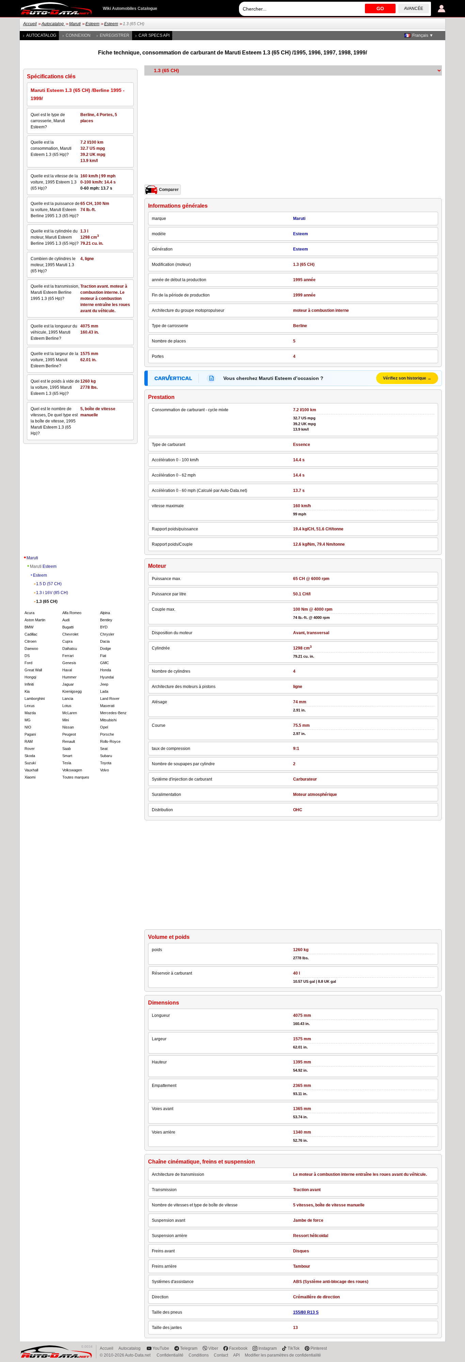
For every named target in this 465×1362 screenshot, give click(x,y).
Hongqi (30, 677)
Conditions (199, 1355)
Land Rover (109, 698)
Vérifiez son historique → (407, 378)
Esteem (92, 23)
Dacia (105, 641)
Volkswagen (72, 770)
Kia (27, 691)
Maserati (107, 706)
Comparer (169, 189)
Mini (65, 720)
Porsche (107, 734)
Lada (104, 691)
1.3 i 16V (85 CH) (52, 592)
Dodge (105, 648)
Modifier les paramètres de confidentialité (283, 1355)
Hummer (69, 677)
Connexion (78, 35)
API (236, 1355)
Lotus (66, 706)
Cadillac (31, 634)
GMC (104, 663)
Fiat (103, 656)
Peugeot (69, 734)
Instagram (267, 1348)
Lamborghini (35, 698)
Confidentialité (170, 1355)
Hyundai (107, 677)
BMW (29, 627)
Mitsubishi (108, 720)
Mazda (30, 713)
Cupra (67, 641)
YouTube (161, 1348)
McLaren (69, 713)
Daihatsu (69, 648)
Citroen (30, 641)
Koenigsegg (72, 691)
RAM (29, 741)
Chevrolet (70, 634)
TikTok (294, 1348)
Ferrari (68, 656)
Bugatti (68, 627)
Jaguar (68, 684)
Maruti (75, 23)
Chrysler (107, 634)
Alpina (105, 613)
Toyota (105, 763)
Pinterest (318, 1348)
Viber (213, 1348)
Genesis (69, 663)
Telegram (188, 1348)
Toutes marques (75, 777)
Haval (67, 670)
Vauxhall (31, 770)
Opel (104, 727)
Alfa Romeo (71, 613)
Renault (68, 741)
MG (28, 720)
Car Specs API (154, 35)
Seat (104, 749)
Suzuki (30, 763)
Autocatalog (53, 23)
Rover (30, 749)
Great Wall (33, 670)
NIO (28, 727)
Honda (105, 670)
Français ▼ (422, 35)
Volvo (104, 770)
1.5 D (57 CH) (49, 583)
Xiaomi (30, 777)
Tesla (66, 763)
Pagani (30, 734)
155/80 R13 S (306, 1312)
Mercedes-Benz (113, 713)
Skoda (30, 756)
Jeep (104, 684)
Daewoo (31, 648)
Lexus (30, 706)
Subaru (106, 756)
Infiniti (29, 684)
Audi (65, 620)
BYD (104, 627)
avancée (413, 8)
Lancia (67, 698)
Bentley (106, 620)
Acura (29, 613)
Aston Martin (35, 620)
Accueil (30, 23)
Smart (67, 756)
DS (27, 656)
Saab (66, 749)
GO (380, 8)
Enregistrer (114, 35)
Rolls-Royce (110, 741)
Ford (28, 663)
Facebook (238, 1348)
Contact (221, 1355)
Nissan (68, 727)
